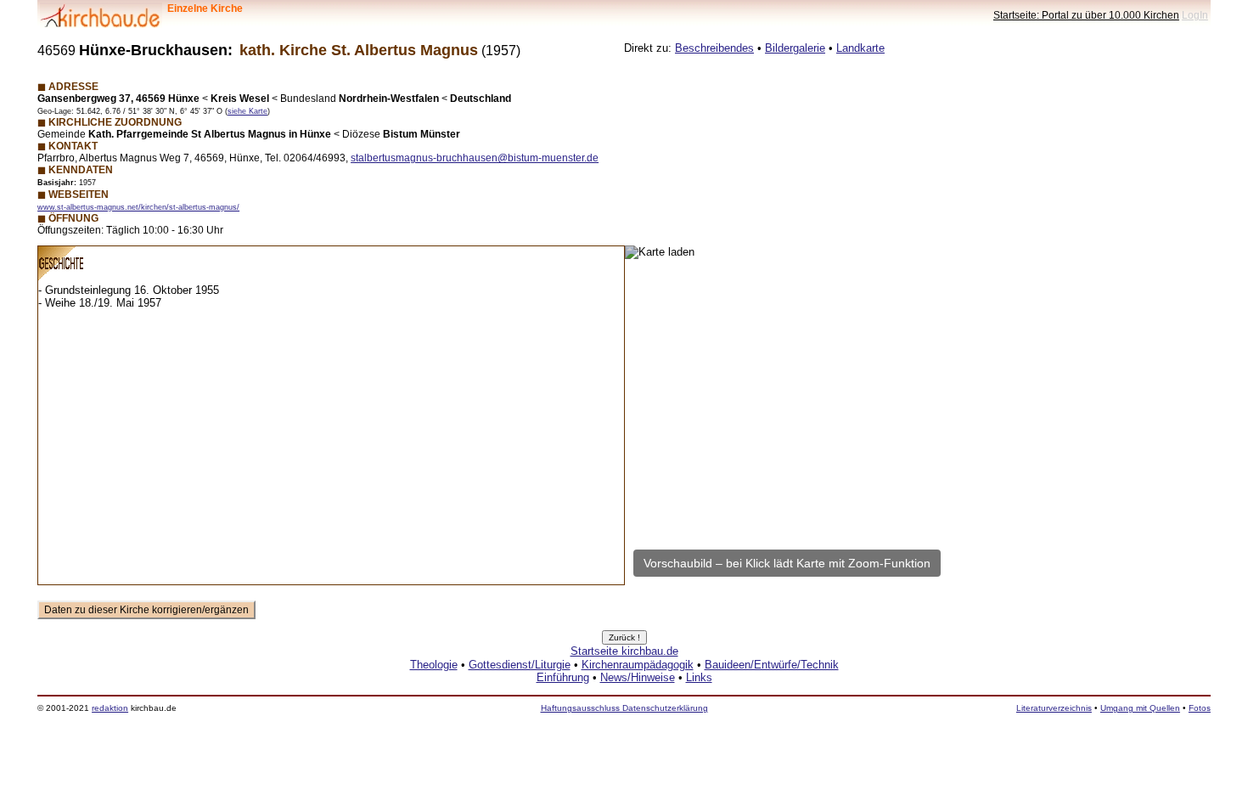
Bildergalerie (795, 48)
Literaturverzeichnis (1054, 708)
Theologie (434, 664)
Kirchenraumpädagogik (638, 664)
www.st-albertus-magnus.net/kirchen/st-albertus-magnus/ (138, 207)
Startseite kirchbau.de (624, 651)
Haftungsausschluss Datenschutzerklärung (624, 708)
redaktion (110, 708)
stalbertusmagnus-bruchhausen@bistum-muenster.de (475, 157)
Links (699, 677)
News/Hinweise (637, 677)
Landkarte (860, 48)
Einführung (563, 677)
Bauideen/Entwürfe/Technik (772, 664)
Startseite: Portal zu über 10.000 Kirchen (1086, 14)
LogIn (1195, 14)
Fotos (1200, 708)
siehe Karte (247, 111)
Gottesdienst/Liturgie (520, 664)
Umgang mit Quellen (1140, 708)
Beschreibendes (714, 48)
